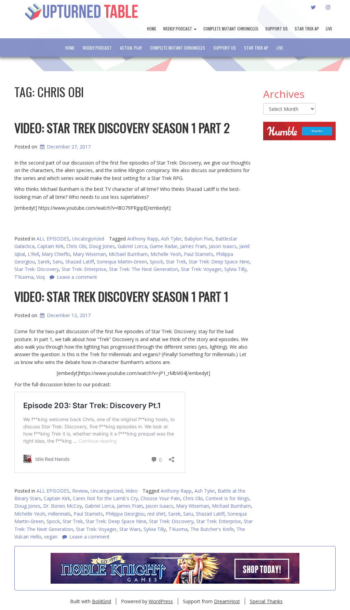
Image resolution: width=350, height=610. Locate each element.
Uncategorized (88, 238)
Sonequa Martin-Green (122, 261)
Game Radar (163, 246)
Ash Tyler (171, 238)
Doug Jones (102, 246)
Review (80, 491)
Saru (58, 261)
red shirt (156, 513)
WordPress (161, 601)
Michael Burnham (128, 254)
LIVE (329, 28)
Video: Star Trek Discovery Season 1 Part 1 (121, 296)
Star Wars (130, 529)
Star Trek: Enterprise (218, 521)
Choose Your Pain (160, 498)
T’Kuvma (178, 529)
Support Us (276, 28)
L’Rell (33, 254)
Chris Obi (76, 246)
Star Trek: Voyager (96, 529)
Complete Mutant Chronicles (230, 28)
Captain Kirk (50, 246)
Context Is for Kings (227, 498)
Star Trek (176, 261)
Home (151, 28)
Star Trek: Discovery (171, 521)
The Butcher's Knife (212, 529)
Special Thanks (266, 601)
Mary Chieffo (56, 254)
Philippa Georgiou (125, 513)
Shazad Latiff (79, 261)
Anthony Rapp (142, 238)
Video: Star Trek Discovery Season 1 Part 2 (122, 127)
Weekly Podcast (178, 28)
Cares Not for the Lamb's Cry (105, 498)
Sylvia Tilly (235, 269)
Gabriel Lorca (132, 246)
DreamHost (227, 601)
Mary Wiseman (89, 254)
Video (131, 491)
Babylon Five (198, 238)
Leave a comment (89, 536)
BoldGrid (101, 601)
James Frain (193, 246)
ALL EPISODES (53, 238)
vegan (50, 536)
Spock (156, 261)
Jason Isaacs (223, 246)
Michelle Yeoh (165, 254)
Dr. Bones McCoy (62, 506)
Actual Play (131, 48)
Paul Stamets (198, 254)
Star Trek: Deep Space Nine (219, 261)
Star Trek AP (307, 28)
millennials (59, 513)
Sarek (44, 261)
